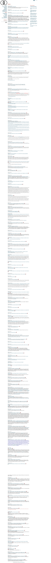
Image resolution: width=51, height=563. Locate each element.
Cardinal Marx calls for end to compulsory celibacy (14, 98)
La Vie (23, 451)
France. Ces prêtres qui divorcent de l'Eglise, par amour (15, 504)
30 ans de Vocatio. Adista (11, 549)
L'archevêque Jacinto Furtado (11, 301)
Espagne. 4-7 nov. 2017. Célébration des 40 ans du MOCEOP (15, 150)
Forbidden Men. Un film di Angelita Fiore (13, 211)
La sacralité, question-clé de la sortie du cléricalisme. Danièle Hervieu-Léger (33, 21)
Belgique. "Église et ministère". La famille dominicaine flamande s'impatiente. (18, 420)
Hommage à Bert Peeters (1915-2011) (12, 347)
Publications (5, 10)
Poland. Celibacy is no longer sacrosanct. (13, 508)
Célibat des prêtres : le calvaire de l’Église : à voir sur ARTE (15, 15)
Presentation (4, 6)
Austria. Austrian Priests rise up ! (12, 355)
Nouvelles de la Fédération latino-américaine (13, 538)
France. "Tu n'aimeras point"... (12, 432)
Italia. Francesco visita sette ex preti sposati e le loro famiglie (15, 181)
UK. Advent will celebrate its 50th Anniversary (13, 92)
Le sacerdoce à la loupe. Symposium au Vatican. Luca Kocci (15, 31)
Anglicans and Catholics (11, 396)
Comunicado (9, 68)
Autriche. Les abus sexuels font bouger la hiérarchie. (14, 380)
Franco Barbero (21, 390)
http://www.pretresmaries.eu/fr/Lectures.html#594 (13, 151)
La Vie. (23, 235)
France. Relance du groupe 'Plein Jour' (13, 545)
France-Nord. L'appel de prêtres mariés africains (14, 409)
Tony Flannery (15, 259)
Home (6, 5)
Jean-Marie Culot (14, 445)
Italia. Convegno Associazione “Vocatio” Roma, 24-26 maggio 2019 (16, 84)
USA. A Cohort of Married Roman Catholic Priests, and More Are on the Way (17, 313)
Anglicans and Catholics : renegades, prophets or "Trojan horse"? (16, 439)
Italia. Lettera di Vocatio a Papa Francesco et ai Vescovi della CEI (16, 118)
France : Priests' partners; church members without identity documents (17, 491)
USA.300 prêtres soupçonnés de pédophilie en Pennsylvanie (15, 142)
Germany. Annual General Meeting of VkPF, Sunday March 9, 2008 (16, 559)
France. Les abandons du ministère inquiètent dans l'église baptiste (16, 166)
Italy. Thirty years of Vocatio (11, 548)
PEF (8, 389)
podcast (9, 402)
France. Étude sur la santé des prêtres (13, 49)
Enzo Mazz (23, 389)
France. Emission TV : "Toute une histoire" (13, 329)
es (35, 0)
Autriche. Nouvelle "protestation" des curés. (13, 326)
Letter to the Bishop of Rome (11, 276)
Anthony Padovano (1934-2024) (12, 6)
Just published (4, 17)
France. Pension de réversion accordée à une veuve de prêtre (15, 297)
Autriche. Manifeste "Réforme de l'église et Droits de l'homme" (16, 426)
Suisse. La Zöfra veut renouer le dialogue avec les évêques (15, 222)
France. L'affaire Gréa (10, 156)
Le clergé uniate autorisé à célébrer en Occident (14, 233)
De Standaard (16, 321)
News (6, 12)
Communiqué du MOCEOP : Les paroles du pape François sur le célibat (17, 101)
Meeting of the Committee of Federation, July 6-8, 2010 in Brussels (16, 377)
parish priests (10, 356)
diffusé (8, 362)
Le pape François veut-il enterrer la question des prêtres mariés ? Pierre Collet (33, 11)
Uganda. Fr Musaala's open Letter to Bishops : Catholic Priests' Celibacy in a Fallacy (18, 283)
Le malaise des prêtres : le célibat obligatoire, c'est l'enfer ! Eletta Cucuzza (33, 19)
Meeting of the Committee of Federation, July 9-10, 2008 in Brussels (16, 552)
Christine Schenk (9, 259)
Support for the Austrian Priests (12, 332)
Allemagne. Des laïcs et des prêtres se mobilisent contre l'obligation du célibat (18, 173)
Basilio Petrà (16, 164)
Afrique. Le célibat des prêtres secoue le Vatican (14, 459)
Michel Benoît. (18, 452)
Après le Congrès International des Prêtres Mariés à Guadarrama (16, 203)
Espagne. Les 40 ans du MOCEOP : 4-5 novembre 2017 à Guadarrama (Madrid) (18, 153)
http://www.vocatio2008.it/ (13, 85)
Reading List (4, 11)
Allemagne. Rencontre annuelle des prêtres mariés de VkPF (15, 146)
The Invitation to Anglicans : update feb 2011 (13, 368)
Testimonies (5, 13)
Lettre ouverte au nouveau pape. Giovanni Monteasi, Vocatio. (15, 289)
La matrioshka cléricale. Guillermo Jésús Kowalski (33, 6)
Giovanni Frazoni (16, 390)
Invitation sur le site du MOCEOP (11, 154)
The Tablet (9, 99)
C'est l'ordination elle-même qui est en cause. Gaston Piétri (33, 24)
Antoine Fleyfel (12, 444)
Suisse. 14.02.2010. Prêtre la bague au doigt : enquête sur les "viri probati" (17, 401)
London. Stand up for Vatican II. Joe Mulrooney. (14, 412)
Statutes (5, 7)
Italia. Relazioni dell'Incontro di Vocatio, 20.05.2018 (14, 133)
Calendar (5, 14)
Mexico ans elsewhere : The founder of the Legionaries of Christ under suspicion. (18, 495)
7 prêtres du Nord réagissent (14, 89)
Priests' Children (10, 448)
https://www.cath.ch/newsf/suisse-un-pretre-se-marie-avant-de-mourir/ (15, 47)
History (5, 8)
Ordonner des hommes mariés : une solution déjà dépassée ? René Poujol (33, 16)
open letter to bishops (22, 284)
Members (5, 9)
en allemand (12, 235)
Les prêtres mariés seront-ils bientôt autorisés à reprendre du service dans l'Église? (18, 43)
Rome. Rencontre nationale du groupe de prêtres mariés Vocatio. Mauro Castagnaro (18, 161)
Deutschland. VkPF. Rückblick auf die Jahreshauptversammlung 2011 (16, 359)
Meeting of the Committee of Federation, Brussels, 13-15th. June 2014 (17, 241)
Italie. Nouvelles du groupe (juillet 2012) (13, 307)
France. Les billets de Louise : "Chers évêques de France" (15, 52)
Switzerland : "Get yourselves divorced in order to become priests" (16, 500)
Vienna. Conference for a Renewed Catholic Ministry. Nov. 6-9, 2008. (16, 523)
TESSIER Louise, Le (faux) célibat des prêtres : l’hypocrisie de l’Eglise (17, 10)
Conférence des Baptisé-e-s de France (14, 389)
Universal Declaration (10, 195)
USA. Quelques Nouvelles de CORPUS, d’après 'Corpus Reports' (16, 530)
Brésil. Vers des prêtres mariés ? (12, 170)
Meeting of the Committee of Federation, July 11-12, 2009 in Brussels (16, 463)
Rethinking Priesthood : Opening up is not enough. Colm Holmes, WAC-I (17, 24)
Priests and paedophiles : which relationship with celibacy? (15, 387)
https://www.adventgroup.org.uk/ (11, 96)
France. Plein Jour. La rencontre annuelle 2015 (14, 219)
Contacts (5, 16)
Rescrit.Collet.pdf (10, 71)
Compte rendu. (24, 220)
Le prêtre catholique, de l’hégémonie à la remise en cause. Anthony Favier (33, 14)
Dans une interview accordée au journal (11, 321)
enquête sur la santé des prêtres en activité (20, 60)
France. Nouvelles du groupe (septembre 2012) (14, 304)
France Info (21, 505)
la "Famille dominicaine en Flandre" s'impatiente (20, 421)
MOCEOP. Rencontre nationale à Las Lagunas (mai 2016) (15, 184)
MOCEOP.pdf (10, 102)
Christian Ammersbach (21, 259)
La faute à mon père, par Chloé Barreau (13, 279)
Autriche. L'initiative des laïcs (11, 455)
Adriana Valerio (20, 164)
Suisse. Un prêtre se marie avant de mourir (13, 46)
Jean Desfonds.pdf (10, 293)
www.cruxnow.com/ (11, 217)
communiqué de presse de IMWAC (20, 393)
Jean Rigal (20, 389)
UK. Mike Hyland (10, 76)
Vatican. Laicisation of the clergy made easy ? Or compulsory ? (16, 483)
